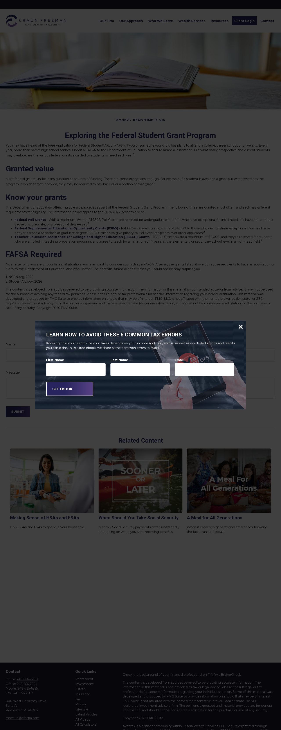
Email (179, 360)
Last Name (119, 360)
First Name (55, 360)
